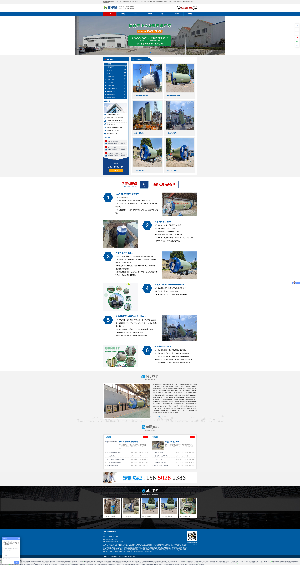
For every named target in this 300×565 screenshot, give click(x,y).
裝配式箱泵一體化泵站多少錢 (115, 153)
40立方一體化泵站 (112, 147)
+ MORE (146, 437)
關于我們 (123, 14)
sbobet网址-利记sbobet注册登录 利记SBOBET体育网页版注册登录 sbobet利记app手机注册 (218, 563)
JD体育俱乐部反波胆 (267, 561)
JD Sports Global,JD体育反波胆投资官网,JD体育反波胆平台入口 (251, 563)
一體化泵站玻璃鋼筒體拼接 (114, 462)
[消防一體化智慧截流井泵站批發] (111, 445)
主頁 (110, 14)
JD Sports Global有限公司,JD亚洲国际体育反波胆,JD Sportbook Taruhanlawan (188, 564)
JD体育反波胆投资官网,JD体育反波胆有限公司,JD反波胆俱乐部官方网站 (108, 561)
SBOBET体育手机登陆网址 (155, 563)
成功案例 (177, 14)
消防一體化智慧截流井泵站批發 (128, 442)
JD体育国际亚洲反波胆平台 (43, 564)
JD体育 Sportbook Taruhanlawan (22, 561)
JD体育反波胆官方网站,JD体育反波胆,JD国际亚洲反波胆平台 (278, 563)
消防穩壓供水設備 (111, 97)
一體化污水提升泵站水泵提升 (161, 465)
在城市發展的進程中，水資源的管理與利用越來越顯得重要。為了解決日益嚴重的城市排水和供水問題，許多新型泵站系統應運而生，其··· (179, 445)
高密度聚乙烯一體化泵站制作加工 (115, 459)
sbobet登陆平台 (127, 561)
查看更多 (160, 416)
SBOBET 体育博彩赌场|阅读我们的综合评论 (139, 563)
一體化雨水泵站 (110, 76)
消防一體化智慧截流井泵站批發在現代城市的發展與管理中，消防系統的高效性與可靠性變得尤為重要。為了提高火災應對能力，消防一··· (133, 445)
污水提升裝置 (110, 82)
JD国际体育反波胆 (60, 561)
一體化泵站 (109, 64)
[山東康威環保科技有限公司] (119, 7)
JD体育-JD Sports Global (130, 564)
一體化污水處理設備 (112, 88)
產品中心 (136, 14)
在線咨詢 (116, 170)
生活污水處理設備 (111, 91)
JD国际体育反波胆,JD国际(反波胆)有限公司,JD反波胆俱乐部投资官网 (200, 561)
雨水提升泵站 (110, 73)
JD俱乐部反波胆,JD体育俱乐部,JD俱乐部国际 (73, 561)
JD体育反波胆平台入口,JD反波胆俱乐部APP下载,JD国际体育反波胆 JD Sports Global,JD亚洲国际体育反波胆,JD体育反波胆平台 (158, 561)
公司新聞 (150, 14)
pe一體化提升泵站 (158, 459)
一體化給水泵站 (110, 85)
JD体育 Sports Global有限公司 (104, 563)
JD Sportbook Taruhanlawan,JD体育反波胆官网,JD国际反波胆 (42, 561)
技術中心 (163, 14)
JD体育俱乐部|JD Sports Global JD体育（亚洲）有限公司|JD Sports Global (44, 563)
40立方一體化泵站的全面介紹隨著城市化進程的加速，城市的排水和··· (117, 149)
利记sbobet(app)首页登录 (256, 561)
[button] (2, 35)
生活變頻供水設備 (111, 94)
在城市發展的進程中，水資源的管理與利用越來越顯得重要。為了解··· (117, 143)
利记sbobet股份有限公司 (166, 563)
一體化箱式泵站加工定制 (160, 462)
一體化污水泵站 (110, 79)
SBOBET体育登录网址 (116, 563)
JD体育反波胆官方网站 (220, 561)
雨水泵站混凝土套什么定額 (114, 452)
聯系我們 (190, 14)
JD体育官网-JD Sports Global (244, 561)
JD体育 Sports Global (88, 561)
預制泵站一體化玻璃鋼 (112, 465)
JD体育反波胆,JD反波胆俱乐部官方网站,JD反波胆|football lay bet (63, 564)
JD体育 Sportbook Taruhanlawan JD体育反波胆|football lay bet (84, 563)
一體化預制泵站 (110, 67)
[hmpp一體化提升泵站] (158, 445)
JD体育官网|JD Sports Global (232, 561)
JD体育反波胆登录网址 (140, 564)
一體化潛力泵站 (111, 456)
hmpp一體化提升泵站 (113, 141)
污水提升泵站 (110, 70)
